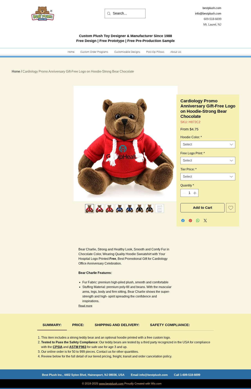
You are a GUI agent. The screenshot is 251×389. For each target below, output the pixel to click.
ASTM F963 (77, 347)
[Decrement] (183, 193)
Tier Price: (188, 169)
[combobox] (207, 144)
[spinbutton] (189, 193)
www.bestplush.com (111, 383)
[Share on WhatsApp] (198, 220)
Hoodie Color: (191, 137)
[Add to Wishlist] (230, 207)
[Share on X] (205, 220)
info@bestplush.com (208, 13)
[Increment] (195, 193)
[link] (52, 325)
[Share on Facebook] (183, 220)
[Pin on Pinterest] (190, 220)
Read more (85, 305)
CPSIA (57, 347)
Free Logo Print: (192, 153)
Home (16, 71)
